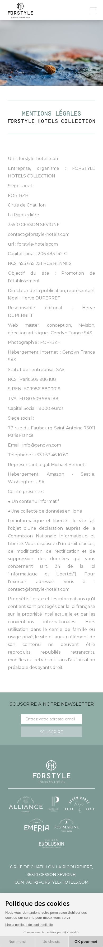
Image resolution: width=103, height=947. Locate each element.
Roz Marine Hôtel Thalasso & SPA (66, 825)
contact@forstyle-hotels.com (52, 882)
